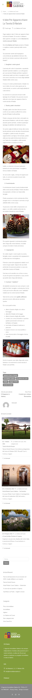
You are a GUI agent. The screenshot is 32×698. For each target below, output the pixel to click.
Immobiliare (6, 609)
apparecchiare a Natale (10, 375)
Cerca (6, 563)
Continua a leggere (7, 454)
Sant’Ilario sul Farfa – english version (13, 591)
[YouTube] (19, 694)
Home (4, 11)
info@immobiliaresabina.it (13, 671)
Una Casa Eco (7, 621)
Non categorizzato (8, 618)
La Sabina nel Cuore (13, 11)
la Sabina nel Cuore (12, 45)
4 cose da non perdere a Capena (12, 536)
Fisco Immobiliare (8, 606)
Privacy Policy (14, 689)
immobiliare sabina (9, 378)
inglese (5, 612)
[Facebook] (13, 694)
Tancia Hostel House (8, 446)
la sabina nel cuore (22, 378)
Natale (5, 381)
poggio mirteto (14, 381)
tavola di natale (8, 385)
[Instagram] (16, 694)
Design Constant (23, 689)
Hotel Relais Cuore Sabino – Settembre (14, 491)
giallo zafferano (22, 297)
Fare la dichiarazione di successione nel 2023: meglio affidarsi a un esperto (14, 578)
